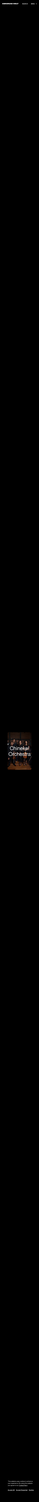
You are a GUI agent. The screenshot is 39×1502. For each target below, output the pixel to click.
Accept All (11, 1490)
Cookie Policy (23, 1485)
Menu (33, 3)
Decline (31, 1490)
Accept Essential (21, 1490)
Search (25, 3)
